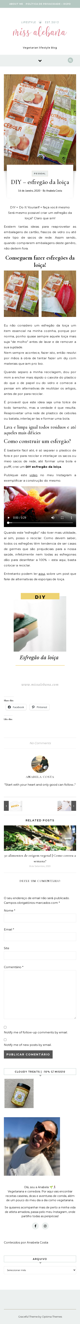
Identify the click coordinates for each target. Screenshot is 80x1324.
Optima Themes (52, 1316)
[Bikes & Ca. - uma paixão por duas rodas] (12, 806)
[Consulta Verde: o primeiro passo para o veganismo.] (67, 806)
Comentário (13, 967)
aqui (41, 574)
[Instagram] (45, 1225)
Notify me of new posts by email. (27, 1045)
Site (6, 948)
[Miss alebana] (40, 30)
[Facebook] (35, 1225)
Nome (9, 910)
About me (16, 4)
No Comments (40, 743)
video (34, 475)
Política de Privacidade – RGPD (48, 4)
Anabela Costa (54, 191)
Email (9, 929)
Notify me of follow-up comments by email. (36, 1032)
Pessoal (40, 173)
